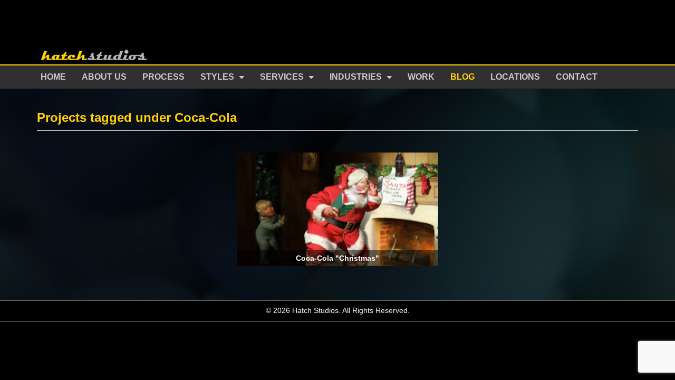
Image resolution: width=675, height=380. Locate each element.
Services (282, 76)
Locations (515, 76)
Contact (576, 76)
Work (421, 76)
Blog (462, 76)
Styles (217, 76)
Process (163, 76)
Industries (356, 76)
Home (53, 76)
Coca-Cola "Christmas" (337, 258)
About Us (104, 76)
